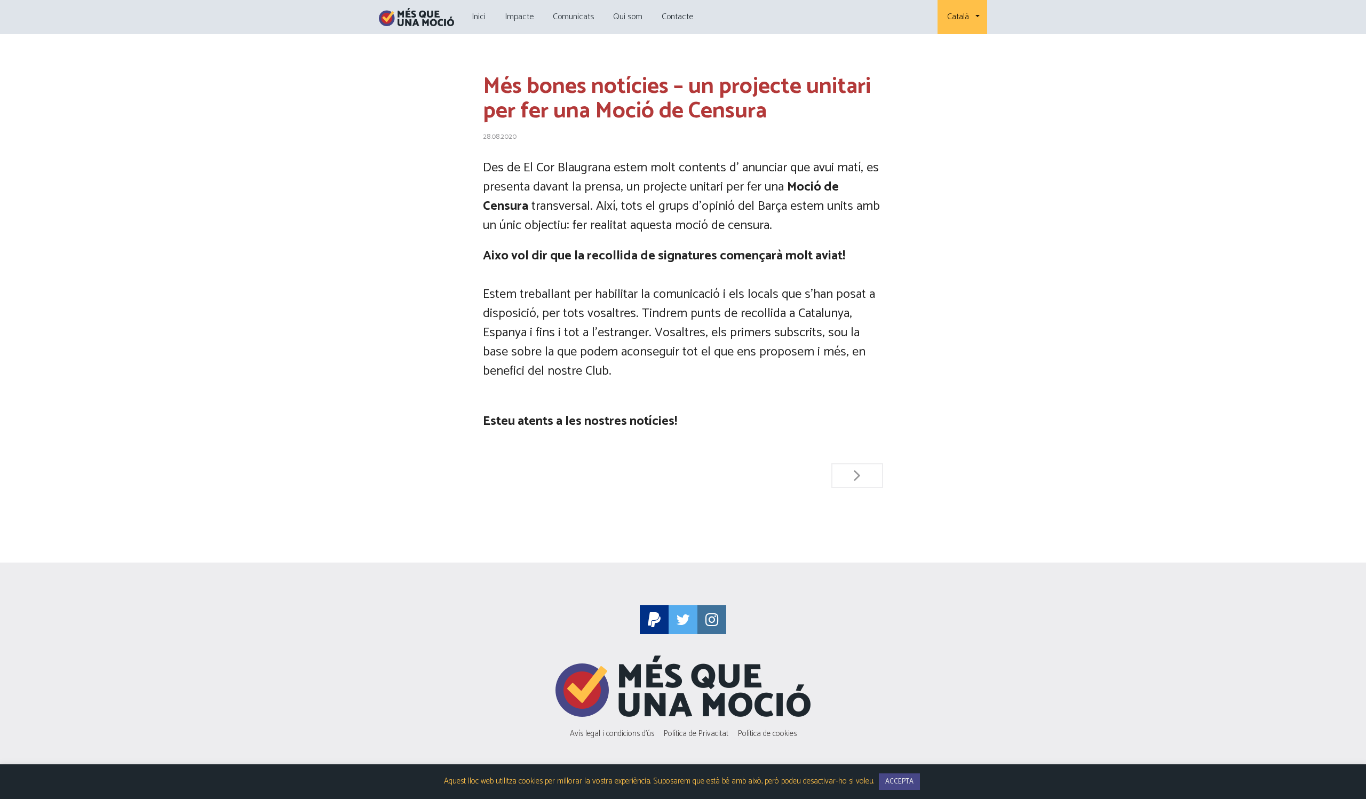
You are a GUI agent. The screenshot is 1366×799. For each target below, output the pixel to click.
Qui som (627, 17)
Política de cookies (767, 733)
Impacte (519, 17)
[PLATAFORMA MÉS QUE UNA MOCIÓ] (416, 17)
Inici (479, 17)
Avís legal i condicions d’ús (612, 733)
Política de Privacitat (696, 733)
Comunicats (573, 17)
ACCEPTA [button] (899, 781)
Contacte (677, 17)
